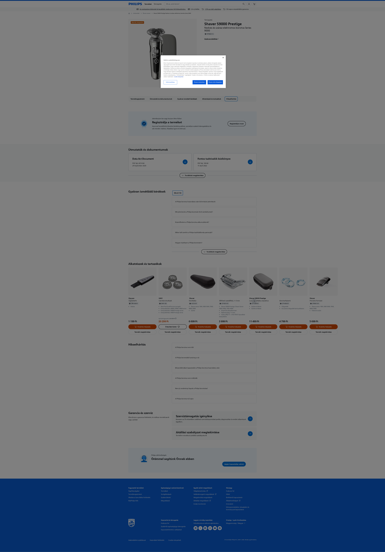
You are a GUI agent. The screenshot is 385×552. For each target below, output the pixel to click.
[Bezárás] (223, 57)
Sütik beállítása (170, 82)
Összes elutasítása (199, 82)
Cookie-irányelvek (178, 77)
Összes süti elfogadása (215, 82)
